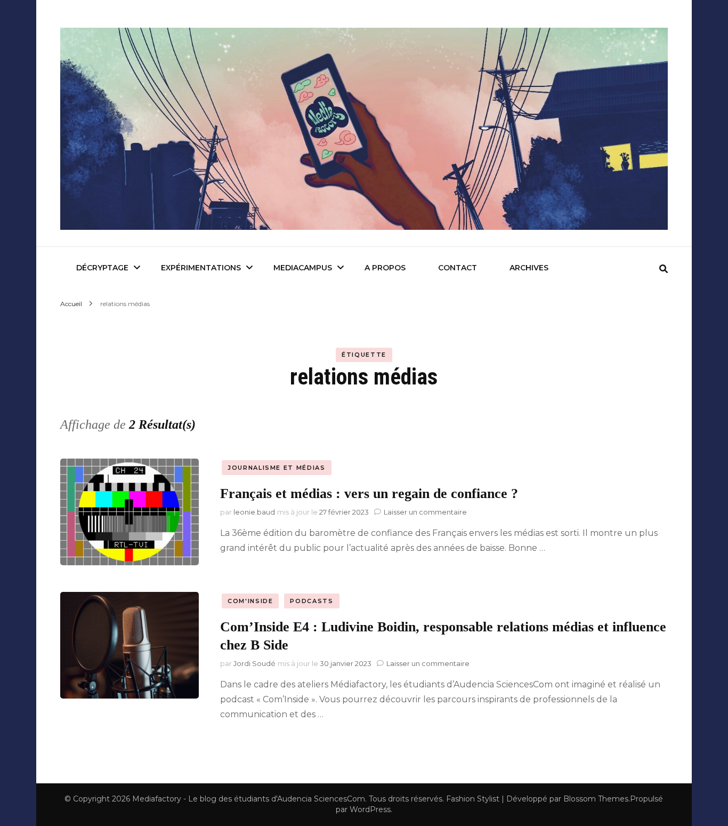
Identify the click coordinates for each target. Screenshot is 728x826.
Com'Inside (250, 601)
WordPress (370, 809)
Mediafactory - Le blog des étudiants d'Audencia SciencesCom (248, 799)
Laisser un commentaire (425, 512)
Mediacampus (302, 267)
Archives (528, 267)
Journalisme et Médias (277, 467)
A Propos (385, 267)
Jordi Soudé (254, 663)
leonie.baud (254, 512)
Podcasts (311, 601)
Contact (457, 267)
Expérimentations (201, 267)
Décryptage (102, 267)
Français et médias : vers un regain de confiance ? (369, 493)
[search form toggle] (663, 269)
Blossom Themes (595, 799)
